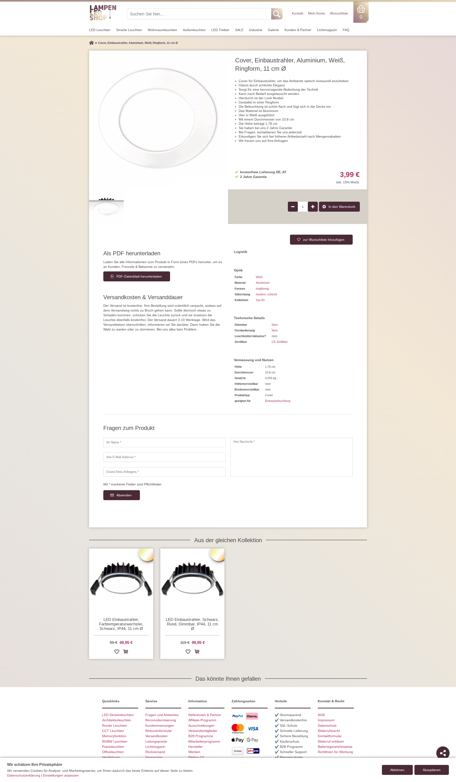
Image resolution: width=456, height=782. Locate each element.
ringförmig (262, 288)
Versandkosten (156, 736)
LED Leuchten (99, 30)
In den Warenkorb (341, 207)
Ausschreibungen (201, 725)
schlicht (272, 294)
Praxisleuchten (113, 747)
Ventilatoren (111, 757)
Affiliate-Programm (202, 720)
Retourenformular (158, 731)
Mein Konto (316, 13)
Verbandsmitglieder (202, 731)
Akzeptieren (432, 770)
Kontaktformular (330, 736)
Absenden (124, 495)
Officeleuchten (113, 752)
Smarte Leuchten (129, 30)
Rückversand (155, 752)
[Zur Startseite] (91, 43)
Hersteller (195, 747)
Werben (194, 752)
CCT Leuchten (113, 731)
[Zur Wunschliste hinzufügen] (116, 652)
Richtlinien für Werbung (335, 752)
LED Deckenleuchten (118, 715)
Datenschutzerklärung (23, 775)
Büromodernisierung (160, 720)
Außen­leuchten (194, 30)
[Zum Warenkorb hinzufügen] (125, 652)
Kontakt (297, 13)
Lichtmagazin (327, 30)
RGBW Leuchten (114, 741)
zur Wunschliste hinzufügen (323, 240)
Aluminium (263, 282)
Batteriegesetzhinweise (335, 747)
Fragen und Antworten (162, 715)
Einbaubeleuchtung (277, 401)
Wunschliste (339, 13)
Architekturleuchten (116, 720)
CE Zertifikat (279, 342)
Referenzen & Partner (204, 715)
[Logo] (103, 20)
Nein (275, 324)
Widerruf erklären (331, 741)
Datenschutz (327, 725)
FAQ (346, 30)
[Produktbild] (158, 120)
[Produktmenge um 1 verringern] (293, 207)
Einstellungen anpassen (61, 775)
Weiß (259, 277)
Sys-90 (260, 300)
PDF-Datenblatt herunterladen (139, 276)
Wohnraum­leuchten (162, 30)
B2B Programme (200, 736)
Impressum (326, 720)
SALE (239, 30)
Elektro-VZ (196, 757)
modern (261, 294)
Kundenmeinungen (159, 725)
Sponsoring (153, 757)
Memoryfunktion (114, 736)
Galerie (273, 30)
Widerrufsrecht (329, 731)
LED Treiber (220, 30)
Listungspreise (156, 741)
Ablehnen (397, 770)
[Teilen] (443, 753)
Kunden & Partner (298, 30)
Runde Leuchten (114, 725)
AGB (321, 715)
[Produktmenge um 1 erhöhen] (313, 207)
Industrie (255, 30)
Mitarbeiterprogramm (204, 741)
